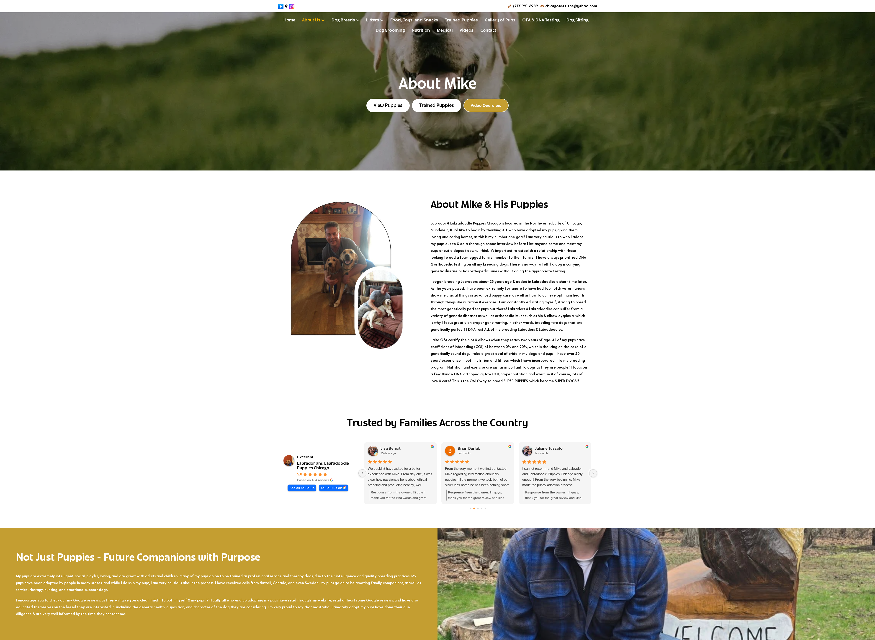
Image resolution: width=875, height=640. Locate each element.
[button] (486, 105)
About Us (311, 20)
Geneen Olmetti (407, 448)
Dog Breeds (343, 20)
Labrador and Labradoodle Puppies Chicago (323, 465)
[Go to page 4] (485, 508)
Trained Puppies (461, 20)
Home (289, 20)
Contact (488, 30)
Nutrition (421, 30)
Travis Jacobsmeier (487, 448)
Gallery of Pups (500, 20)
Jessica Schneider (563, 448)
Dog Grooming (390, 30)
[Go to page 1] (474, 508)
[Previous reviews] (362, 473)
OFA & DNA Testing (540, 20)
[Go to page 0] (470, 508)
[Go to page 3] (481, 508)
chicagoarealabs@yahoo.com (571, 6)
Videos (467, 30)
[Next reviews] (593, 473)
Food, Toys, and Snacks (414, 20)
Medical (445, 30)
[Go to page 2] (478, 508)
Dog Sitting (577, 20)
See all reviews (301, 488)
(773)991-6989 (525, 6)
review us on (331, 488)
